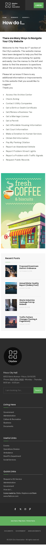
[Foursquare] (30, 509)
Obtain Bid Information (17, 138)
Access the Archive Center (19, 94)
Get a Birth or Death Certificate (21, 107)
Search (38, 390)
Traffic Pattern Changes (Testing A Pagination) (28, 319)
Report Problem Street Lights (21, 151)
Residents (14, 17)
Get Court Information (17, 129)
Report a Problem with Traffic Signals (24, 155)
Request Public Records (17, 160)
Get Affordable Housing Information (24, 125)
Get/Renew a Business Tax (19, 112)
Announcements (34, 531)
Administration (9, 415)
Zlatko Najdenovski (24, 493)
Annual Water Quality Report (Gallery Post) (29, 284)
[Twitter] (20, 509)
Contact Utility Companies (19, 103)
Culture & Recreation (12, 419)
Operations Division (11, 449)
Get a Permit (12, 120)
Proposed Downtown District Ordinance (28, 267)
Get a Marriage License (17, 116)
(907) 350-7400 (17, 379)
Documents (8, 426)
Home (4, 17)
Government (8, 412)
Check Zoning (12, 99)
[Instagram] (25, 509)
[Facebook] (15, 509)
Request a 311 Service (12, 479)
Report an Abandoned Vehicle (20, 146)
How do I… (7, 489)
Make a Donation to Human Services (24, 134)
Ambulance (8, 452)
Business (7, 423)
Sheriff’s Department (12, 456)
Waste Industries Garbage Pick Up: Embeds (27, 302)
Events (6, 445)
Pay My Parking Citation (18, 142)
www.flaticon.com (10, 496)
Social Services (9, 460)
